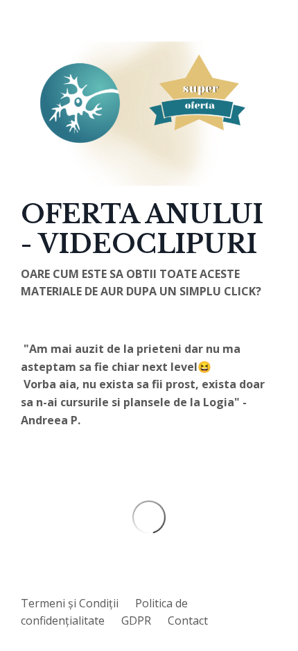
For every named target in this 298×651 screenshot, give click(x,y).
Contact (188, 620)
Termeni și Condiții (70, 603)
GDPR (136, 620)
